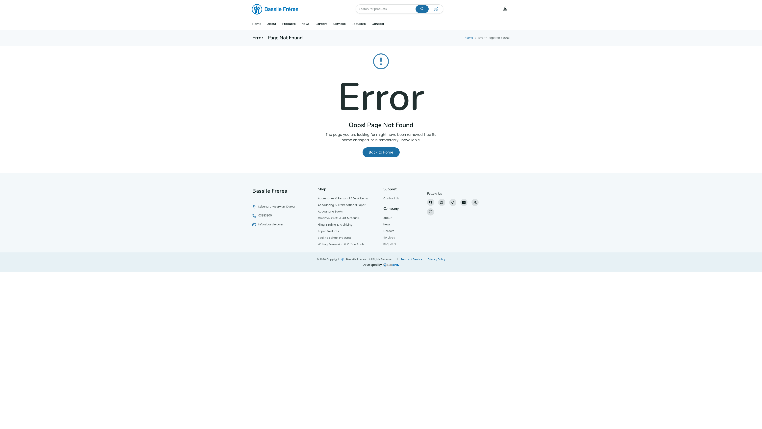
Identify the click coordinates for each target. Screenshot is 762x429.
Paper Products (328, 231)
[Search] (422, 9)
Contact (378, 24)
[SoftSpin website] (391, 265)
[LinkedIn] (464, 202)
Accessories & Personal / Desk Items (343, 198)
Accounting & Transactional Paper (342, 205)
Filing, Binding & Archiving (335, 225)
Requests (359, 24)
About (271, 24)
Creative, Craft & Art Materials (339, 218)
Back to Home (381, 152)
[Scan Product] (436, 9)
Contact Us (391, 198)
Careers (321, 24)
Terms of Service (411, 259)
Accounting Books (330, 212)
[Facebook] (430, 202)
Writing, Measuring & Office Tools (341, 244)
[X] (475, 202)
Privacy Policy (436, 259)
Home (256, 24)
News (306, 24)
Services (339, 24)
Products (289, 24)
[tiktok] (452, 202)
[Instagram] (441, 202)
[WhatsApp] (430, 211)
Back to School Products (334, 238)
